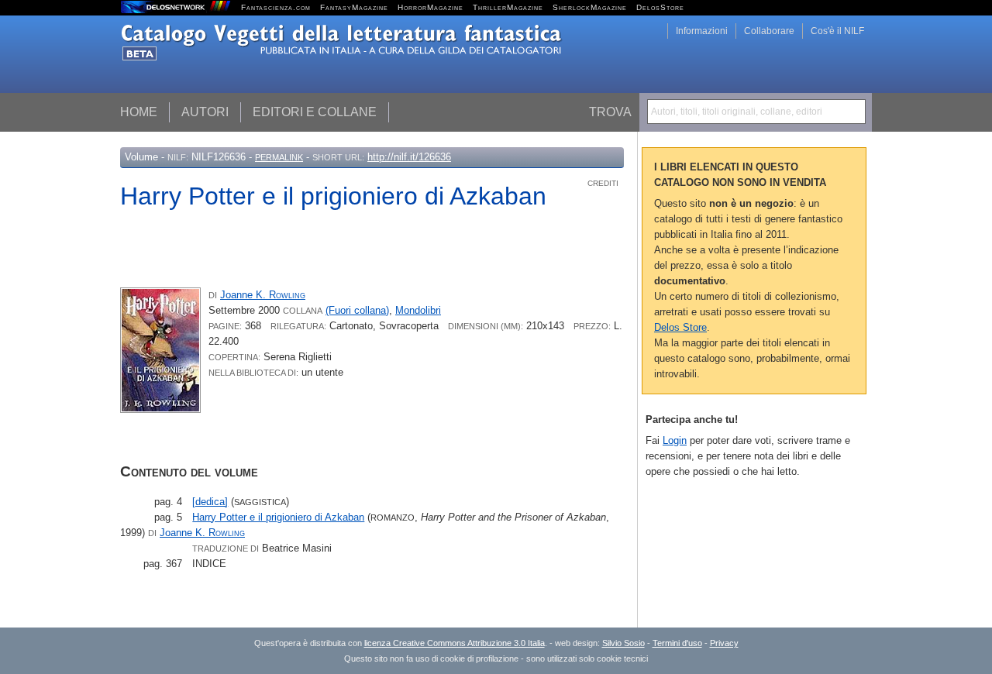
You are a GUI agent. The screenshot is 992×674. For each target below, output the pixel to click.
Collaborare (769, 31)
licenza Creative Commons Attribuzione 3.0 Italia (454, 643)
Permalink (279, 157)
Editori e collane (315, 112)
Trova (610, 112)
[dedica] (210, 501)
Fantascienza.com (276, 7)
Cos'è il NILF (837, 31)
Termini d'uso (677, 643)
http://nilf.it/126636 (409, 157)
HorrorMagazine (430, 7)
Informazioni (702, 31)
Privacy (724, 643)
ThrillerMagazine (508, 7)
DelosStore (660, 7)
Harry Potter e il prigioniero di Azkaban (278, 517)
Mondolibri (418, 310)
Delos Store (680, 327)
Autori (205, 112)
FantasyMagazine (354, 7)
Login (675, 440)
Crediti (602, 183)
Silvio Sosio (623, 643)
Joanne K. (262, 295)
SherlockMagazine (590, 7)
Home (138, 112)
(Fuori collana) (357, 310)
